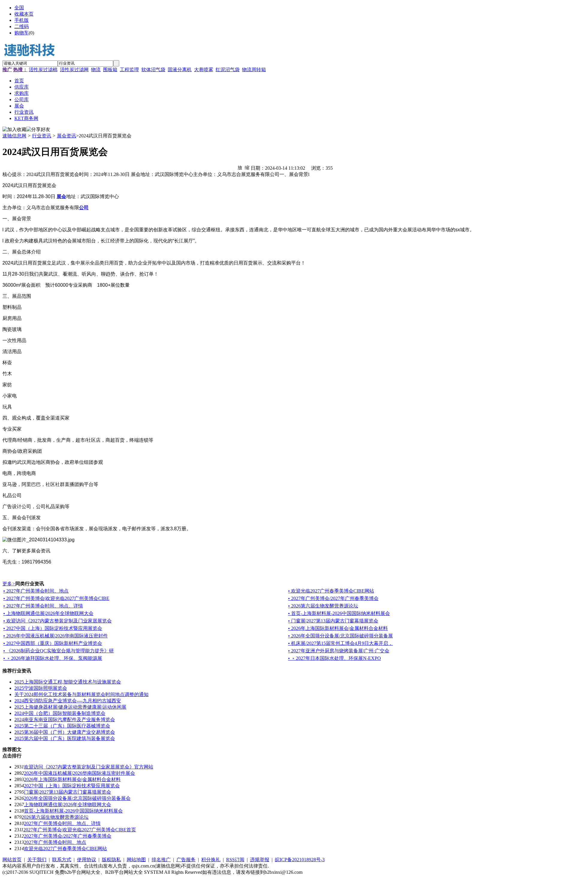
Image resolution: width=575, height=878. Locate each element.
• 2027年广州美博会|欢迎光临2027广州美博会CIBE (56, 598)
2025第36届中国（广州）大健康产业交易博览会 (64, 732)
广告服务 (186, 859)
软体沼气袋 (153, 69)
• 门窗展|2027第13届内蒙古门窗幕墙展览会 (333, 620)
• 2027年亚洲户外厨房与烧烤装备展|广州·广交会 (338, 650)
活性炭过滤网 (74, 69)
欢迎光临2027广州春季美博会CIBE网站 (65, 848)
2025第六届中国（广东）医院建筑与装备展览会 (64, 738)
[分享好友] (38, 130)
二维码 (21, 26)
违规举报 (259, 859)
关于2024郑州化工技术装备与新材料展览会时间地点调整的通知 (81, 694)
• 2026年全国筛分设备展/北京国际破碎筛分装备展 (340, 635)
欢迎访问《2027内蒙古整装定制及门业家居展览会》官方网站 (88, 766)
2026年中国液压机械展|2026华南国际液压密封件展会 (79, 773)
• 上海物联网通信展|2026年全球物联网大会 (48, 613)
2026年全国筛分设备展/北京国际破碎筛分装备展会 (77, 798)
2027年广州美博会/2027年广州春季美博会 (67, 835)
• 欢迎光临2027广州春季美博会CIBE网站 (331, 590)
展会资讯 (66, 135)
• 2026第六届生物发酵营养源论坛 (323, 605)
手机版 (21, 20)
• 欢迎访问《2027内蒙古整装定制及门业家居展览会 (57, 620)
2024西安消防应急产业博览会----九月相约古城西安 (67, 700)
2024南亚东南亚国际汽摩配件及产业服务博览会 (64, 719)
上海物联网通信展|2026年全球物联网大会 (67, 804)
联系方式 (61, 859)
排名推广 (161, 859)
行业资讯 (41, 135)
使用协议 (86, 859)
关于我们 (36, 859)
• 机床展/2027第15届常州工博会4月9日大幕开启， (340, 643)
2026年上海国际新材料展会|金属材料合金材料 (72, 779)
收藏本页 (24, 13)
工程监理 (129, 69)
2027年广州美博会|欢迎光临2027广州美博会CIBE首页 (79, 829)
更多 (8, 583)
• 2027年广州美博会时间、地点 (36, 590)
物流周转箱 (254, 69)
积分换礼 (210, 859)
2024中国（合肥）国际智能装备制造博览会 (59, 713)
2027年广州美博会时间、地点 (55, 842)
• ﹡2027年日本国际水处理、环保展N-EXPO (334, 658)
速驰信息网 (14, 135)
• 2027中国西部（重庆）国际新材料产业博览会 (52, 643)
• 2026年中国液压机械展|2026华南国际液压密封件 (55, 635)
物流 (96, 69)
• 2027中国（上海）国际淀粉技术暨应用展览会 (52, 628)
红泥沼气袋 (228, 69)
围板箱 (110, 69)
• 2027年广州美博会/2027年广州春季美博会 (333, 598)
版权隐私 (111, 859)
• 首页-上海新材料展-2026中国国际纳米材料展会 (339, 613)
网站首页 (12, 859)
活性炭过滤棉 (43, 69)
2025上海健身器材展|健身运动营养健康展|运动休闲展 (70, 707)
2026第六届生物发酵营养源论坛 (55, 817)
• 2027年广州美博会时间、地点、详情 (43, 605)
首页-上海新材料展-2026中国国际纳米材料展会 (73, 810)
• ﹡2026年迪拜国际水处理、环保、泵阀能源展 (52, 658)
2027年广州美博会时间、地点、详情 (62, 823)
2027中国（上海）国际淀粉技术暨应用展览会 (72, 785)
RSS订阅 (235, 859)
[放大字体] (239, 167)
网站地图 (136, 859)
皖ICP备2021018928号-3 (300, 859)
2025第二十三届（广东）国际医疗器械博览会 (62, 725)
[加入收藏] (14, 130)
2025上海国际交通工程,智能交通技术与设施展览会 (67, 681)
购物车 (21, 32)
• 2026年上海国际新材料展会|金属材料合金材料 (338, 628)
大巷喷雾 (203, 69)
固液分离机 (180, 69)
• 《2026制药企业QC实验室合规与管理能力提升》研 (58, 650)
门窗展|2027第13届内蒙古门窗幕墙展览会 (67, 792)
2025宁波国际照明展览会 (40, 688)
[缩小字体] (247, 167)
